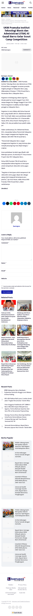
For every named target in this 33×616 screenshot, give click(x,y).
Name (3, 263)
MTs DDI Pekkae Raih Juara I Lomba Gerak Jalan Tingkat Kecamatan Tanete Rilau (18, 400)
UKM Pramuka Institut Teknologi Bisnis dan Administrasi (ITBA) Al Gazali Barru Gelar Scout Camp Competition (16, 34)
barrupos (16, 226)
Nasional (16, 7)
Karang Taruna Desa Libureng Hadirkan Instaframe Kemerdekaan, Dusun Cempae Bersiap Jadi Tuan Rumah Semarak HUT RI (18, 418)
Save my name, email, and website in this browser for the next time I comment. (16, 287)
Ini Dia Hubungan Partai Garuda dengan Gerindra (22, 455)
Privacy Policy (22, 585)
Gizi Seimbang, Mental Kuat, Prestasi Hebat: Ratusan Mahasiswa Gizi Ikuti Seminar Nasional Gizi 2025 (24, 367)
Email (3, 271)
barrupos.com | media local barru (21, 601)
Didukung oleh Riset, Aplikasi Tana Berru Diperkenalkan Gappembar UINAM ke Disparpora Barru (24, 316)
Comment (5, 243)
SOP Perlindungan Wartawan (10, 594)
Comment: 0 (26, 50)
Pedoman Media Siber (11, 589)
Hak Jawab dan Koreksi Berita (22, 589)
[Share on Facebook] (4, 203)
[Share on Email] (14, 203)
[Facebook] (3, 78)
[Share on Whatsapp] (11, 203)
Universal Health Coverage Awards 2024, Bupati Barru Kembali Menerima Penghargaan (21, 491)
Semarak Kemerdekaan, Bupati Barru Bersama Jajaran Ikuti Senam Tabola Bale (18, 426)
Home (3, 7)
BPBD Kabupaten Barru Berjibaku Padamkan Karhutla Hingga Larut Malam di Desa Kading (17, 392)
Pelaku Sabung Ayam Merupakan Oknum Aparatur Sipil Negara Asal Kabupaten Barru (22, 445)
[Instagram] (13, 78)
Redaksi (10, 585)
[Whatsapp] (10, 78)
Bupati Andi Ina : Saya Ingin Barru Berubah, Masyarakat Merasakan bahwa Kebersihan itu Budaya (8, 341)
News (9, 7)
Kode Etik (22, 593)
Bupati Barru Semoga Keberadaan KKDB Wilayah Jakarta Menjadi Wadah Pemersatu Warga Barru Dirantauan (22, 468)
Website (4, 278)
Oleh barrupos (5, 50)
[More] (17, 78)
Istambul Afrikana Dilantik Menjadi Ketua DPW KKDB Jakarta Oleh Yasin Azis (22, 480)
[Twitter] (6, 78)
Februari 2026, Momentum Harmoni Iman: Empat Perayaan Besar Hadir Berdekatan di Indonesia (8, 317)
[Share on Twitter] (7, 203)
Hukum (23, 7)
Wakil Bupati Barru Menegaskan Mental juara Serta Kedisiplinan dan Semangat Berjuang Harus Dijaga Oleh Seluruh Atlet (23, 342)
